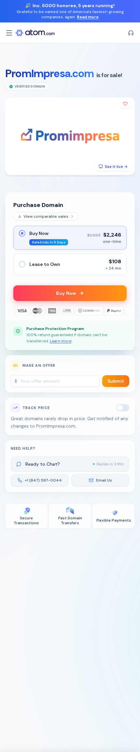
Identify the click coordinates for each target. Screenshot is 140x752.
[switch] (122, 407)
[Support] (131, 33)
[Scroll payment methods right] (122, 310)
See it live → (116, 166)
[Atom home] (35, 33)
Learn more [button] (60, 341)
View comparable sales (45, 216)
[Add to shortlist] (125, 104)
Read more (88, 17)
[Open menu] (9, 33)
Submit (115, 381)
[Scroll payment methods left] (17, 310)
